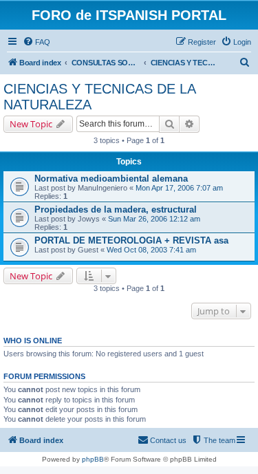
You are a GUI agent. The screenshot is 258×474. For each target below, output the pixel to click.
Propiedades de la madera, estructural (115, 209)
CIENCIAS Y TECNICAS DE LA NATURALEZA (99, 96)
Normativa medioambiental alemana (111, 178)
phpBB (93, 459)
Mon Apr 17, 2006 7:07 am (179, 188)
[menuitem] (36, 42)
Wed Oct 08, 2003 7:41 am (151, 250)
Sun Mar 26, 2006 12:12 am (154, 219)
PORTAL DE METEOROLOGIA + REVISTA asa (131, 240)
